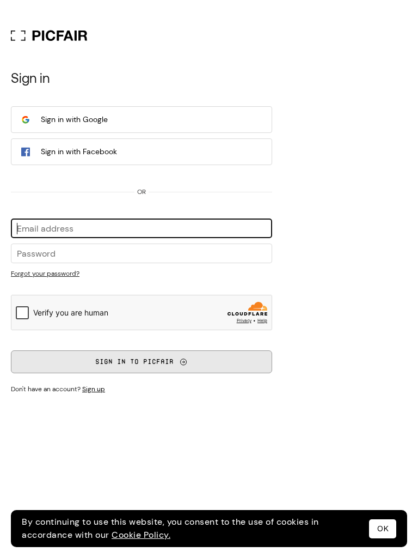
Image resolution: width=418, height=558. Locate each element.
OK (383, 528)
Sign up (93, 389)
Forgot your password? (45, 273)
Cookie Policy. (141, 535)
